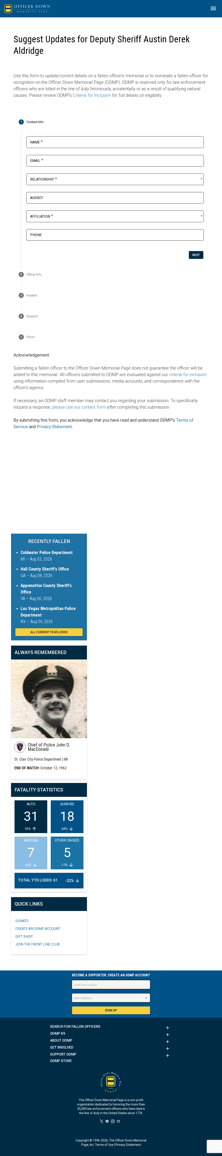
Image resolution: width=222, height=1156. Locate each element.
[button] (111, 1027)
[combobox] (117, 178)
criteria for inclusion (187, 374)
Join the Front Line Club (37, 944)
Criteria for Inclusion (92, 95)
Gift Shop (24, 936)
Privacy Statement (54, 426)
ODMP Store (61, 1061)
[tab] (111, 122)
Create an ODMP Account (37, 929)
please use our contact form (79, 407)
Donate (21, 921)
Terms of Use (104, 1144)
